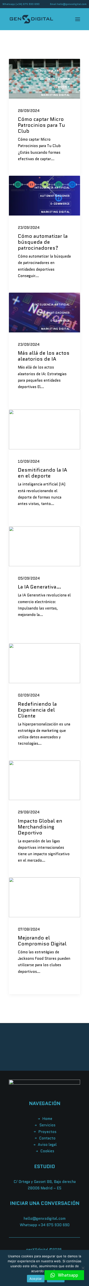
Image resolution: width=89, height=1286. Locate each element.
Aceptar (35, 1279)
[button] (64, 1275)
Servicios (47, 1125)
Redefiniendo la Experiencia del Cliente (37, 709)
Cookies (47, 1151)
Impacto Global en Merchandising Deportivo (40, 826)
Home (47, 1118)
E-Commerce (60, 87)
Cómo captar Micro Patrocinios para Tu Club (41, 125)
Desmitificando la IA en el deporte (42, 472)
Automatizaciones (55, 79)
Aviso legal (47, 1144)
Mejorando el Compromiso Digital (42, 940)
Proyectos (47, 1131)
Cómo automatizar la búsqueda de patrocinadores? (43, 242)
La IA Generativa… (39, 586)
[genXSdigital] (31, 19)
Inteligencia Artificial (52, 71)
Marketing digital (55, 95)
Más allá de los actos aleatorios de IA (43, 355)
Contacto (47, 1138)
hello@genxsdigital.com (72, 4)
